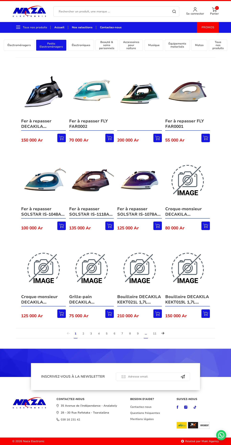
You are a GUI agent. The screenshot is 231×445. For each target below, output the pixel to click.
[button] (221, 435)
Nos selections (82, 27)
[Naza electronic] (29, 11)
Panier (214, 11)
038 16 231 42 (70, 419)
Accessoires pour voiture (131, 45)
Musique (154, 45)
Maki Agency (210, 441)
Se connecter (195, 14)
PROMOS (208, 27)
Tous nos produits (218, 45)
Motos (199, 45)
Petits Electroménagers (51, 45)
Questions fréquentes (145, 413)
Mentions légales (142, 419)
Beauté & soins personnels (106, 45)
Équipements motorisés (177, 45)
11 (154, 333)
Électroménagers (19, 45)
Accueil (59, 27)
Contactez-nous (111, 27)
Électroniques (81, 45)
